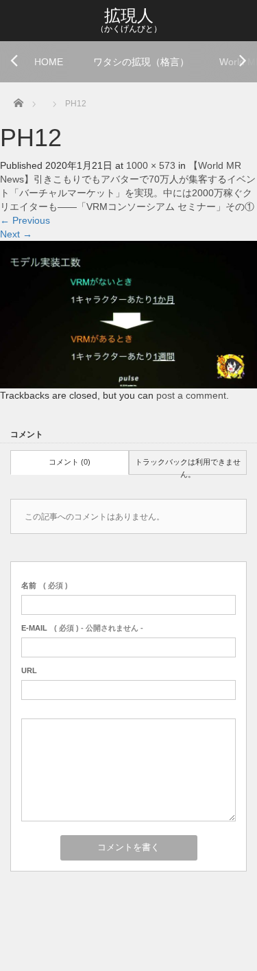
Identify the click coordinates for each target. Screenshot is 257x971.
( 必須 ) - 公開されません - (82, 628)
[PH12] (128, 313)
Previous (25, 220)
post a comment (191, 395)
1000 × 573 (150, 165)
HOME (48, 61)
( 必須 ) (44, 585)
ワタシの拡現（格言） (141, 61)
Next (16, 234)
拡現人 (129, 15)
